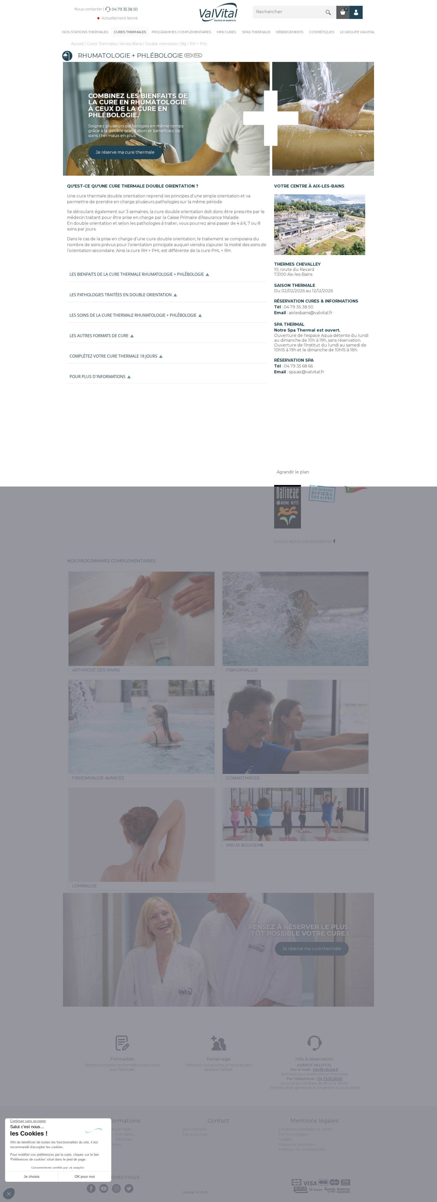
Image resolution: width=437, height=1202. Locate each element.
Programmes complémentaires (181, 32)
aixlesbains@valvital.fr (311, 312)
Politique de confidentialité (302, 1149)
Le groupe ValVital (357, 32)
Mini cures (226, 32)
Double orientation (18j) (166, 43)
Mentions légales (293, 1134)
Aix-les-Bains (131, 43)
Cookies (285, 1139)
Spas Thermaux (256, 32)
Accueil (78, 43)
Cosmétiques (321, 32)
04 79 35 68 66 (298, 366)
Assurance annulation (297, 1144)
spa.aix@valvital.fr (306, 371)
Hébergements (289, 32)
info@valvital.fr (325, 1069)
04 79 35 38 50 (298, 307)
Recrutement (194, 1129)
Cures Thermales (130, 32)
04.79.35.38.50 (329, 1078)
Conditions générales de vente (305, 1129)
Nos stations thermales (85, 32)
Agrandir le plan (293, 472)
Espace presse (195, 1134)
